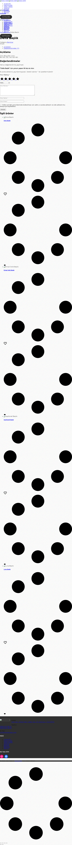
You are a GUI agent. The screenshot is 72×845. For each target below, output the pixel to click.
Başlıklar (10, 42)
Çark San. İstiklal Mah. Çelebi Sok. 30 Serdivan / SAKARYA (32, 722)
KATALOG (6, 36)
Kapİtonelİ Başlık (9, 419)
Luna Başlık (7, 569)
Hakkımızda (8, 741)
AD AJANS (18, 761)
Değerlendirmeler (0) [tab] (11, 48)
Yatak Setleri (8, 742)
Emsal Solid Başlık (9, 270)
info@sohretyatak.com (8, 732)
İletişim (6, 748)
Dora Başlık (7, 120)
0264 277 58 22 (5, 726)
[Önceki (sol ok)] (1, 844)
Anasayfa (7, 739)
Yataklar (6, 744)
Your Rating (5, 75)
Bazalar (6, 745)
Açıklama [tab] (7, 47)
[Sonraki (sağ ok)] (2, 844)
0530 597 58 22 (6, 728)
